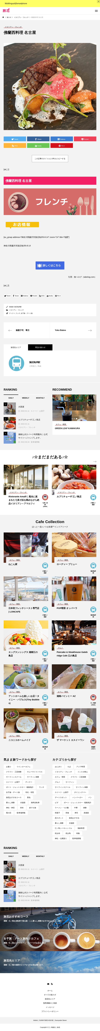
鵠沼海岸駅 (18, 307)
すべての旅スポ (50, 995)
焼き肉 (57, 833)
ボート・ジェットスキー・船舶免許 (19, 787)
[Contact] (48, 984)
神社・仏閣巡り (61, 838)
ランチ (18, 313)
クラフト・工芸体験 (13, 772)
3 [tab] (76, 418)
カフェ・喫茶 (60, 777)
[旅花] (16, 10)
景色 (28, 797)
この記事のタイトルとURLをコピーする (50, 159)
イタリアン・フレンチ (16, 310)
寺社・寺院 (29, 792)
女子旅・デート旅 (27, 313)
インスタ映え (83, 772)
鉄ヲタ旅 (32, 808)
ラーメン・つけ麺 (62, 808)
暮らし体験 (10, 803)
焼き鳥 (68, 833)
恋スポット (59, 818)
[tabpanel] (74, 415)
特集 (78, 833)
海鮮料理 (81, 828)
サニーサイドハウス (34, 772)
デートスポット (61, 797)
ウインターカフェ (23, 767)
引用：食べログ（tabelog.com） (82, 277)
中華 (76, 808)
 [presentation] (94, 461)
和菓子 (57, 813)
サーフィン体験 (33, 777)
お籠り (8, 767)
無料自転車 (35, 803)
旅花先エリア (50, 999)
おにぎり (58, 767)
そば (69, 767)
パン (90, 797)
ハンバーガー (77, 797)
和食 (67, 813)
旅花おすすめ (74, 818)
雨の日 (8, 813)
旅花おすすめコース (13, 797)
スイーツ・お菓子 (38, 411)
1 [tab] (72, 418)
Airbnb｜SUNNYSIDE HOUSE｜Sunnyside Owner (50, 1020)
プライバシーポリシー (50, 1011)
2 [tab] (74, 418)
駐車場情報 (35, 442)
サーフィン (70, 782)
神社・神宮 (10, 808)
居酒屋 (86, 813)
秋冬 (22, 808)
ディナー (12, 313)
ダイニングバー (80, 792)
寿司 (76, 813)
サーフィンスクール (13, 777)
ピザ (56, 803)
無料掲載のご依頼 (50, 1003)
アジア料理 (80, 767)
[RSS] (52, 984)
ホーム (50, 990)
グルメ (57, 782)
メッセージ (50, 1007)
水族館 (22, 803)
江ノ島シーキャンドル (63, 828)
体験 (85, 808)
